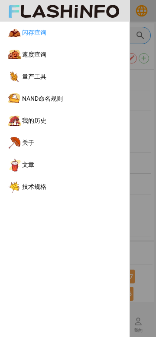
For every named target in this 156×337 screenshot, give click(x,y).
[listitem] (64, 33)
